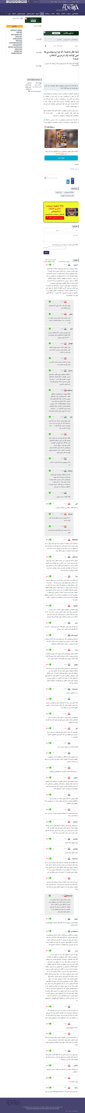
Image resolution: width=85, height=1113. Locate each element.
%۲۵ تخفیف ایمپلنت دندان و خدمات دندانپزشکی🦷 (54, 208)
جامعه (53, 14)
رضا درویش (59, 192)
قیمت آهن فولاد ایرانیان (15, 43)
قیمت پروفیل (18, 49)
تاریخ (37, 14)
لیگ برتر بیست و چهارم (67, 196)
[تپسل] (45, 32)
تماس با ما (64, 1)
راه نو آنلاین (13, 30)
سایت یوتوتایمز (18, 51)
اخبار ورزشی (66, 40)
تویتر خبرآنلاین (16, 1)
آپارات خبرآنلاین (13, 1)
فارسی (77, 1)
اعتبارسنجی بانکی (17, 45)
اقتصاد (63, 14)
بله (10, 1)
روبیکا (7, 1)
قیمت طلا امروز (18, 47)
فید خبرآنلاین (25, 1)
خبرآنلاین (67, 8)
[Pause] (46, 146)
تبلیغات (55, 1)
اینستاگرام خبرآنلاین (19, 1)
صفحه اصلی (75, 14)
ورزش (42, 14)
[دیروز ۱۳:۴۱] (36, 85)
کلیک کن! (61, 158)
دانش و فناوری (30, 14)
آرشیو (52, 1)
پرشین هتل (19, 41)
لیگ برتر (59, 40)
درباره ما (59, 1)
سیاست (68, 14)
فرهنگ (58, 14)
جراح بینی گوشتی (17, 39)
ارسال (46, 252)
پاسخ (47, 265)
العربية (74, 1)
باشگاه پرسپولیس (69, 192)
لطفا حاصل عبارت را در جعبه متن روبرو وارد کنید (65, 245)
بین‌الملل (47, 14)
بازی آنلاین (19, 32)
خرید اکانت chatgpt (16, 53)
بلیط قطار (10, 47)
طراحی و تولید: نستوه (70, 1111)
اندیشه (14, 14)
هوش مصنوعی (21, 14)
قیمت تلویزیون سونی (16, 35)
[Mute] (49, 146)
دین (9, 14)
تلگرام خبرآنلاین (22, 1)
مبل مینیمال (18, 37)
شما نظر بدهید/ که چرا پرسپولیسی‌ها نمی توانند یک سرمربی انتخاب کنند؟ (61, 55)
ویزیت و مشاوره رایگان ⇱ (55, 217)
